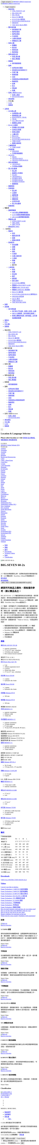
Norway (3, 511)
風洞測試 (15, 52)
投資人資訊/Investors (15, 92)
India (2, 480)
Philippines (4, 513)
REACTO (15, 136)
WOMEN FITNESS (18, 181)
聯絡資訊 (15, 81)
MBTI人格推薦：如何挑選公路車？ (24, 313)
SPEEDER (15, 151)
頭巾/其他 (15, 281)
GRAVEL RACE (17, 158)
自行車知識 (12, 309)
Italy (2, 486)
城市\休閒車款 (13, 162)
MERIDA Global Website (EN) (10, 445)
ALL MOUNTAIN (18, 121)
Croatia (3, 464)
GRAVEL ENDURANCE (20, 160)
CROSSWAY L (17, 176)
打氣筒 (14, 253)
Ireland (3, 482)
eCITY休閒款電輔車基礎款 (21, 215)
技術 (6, 555)
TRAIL (14, 119)
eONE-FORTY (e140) (19, 221)
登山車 (14, 171)
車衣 (13, 269)
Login (10, 103)
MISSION (15, 23)
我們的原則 (16, 34)
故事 (13, 83)
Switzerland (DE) (6, 531)
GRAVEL (11, 155)
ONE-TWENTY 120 (18, 11)
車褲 (13, 272)
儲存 (22, 1143)
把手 (13, 233)
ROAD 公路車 (13, 125)
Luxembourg (5, 494)
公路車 (14, 193)
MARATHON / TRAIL (19, 117)
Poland (3, 514)
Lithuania (3, 492)
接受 (3, 1138)
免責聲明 (8, 1114)
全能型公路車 (16, 129)
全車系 (7, 109)
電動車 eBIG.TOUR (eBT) (20, 287)
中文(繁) (7, 422)
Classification (9, 557)
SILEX (14, 157)
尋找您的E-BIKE (13, 226)
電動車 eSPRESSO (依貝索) (21, 290)
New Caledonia (5, 506)
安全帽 (14, 274)
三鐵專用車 (12, 145)
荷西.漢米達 (16, 56)
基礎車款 (15, 184)
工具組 (14, 258)
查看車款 (11, 206)
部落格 (7, 306)
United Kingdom (6, 540)
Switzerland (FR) (6, 533)
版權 (13, 90)
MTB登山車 (12, 111)
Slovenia (3, 524)
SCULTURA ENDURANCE (21, 21)
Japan (2, 487)
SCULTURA (16, 137)
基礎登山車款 (16, 123)
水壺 (13, 262)
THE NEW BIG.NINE (19, 302)
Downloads (8, 551)
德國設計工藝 (16, 41)
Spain (2, 528)
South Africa (4, 526)
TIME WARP (16, 141)
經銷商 (10, 61)
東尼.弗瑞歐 (16, 59)
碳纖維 (14, 45)
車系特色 (11, 9)
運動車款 (15, 199)
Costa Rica (4, 462)
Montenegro (4, 499)
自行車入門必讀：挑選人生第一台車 (24, 311)
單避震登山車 (16, 115)
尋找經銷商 (4, 580)
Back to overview (6, 925)
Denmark (3, 467)
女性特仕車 (16, 201)
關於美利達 (12, 27)
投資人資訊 (16, 95)
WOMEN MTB (17, 178)
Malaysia (3, 496)
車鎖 (13, 260)
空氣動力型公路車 (18, 127)
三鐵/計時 (15, 134)
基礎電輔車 (12, 210)
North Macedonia (6, 509)
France (3, 474)
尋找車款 (11, 99)
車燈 (13, 249)
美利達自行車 (16, 29)
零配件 (10, 231)
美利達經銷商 (16, 63)
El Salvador (4, 469)
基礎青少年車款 (17, 173)
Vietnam (3, 541)
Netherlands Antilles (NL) (8, 504)
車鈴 (13, 251)
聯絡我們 (8, 1112)
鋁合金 (14, 47)
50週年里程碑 (16, 38)
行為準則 (15, 36)
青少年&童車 (12, 168)
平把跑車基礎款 (17, 153)
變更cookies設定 (10, 1138)
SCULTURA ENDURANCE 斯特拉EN (24, 294)
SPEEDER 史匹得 (18, 296)
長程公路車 (16, 132)
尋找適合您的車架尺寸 (19, 70)
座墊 (13, 238)
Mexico (3, 497)
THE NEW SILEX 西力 (19, 25)
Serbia (3, 519)
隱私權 (14, 88)
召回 (13, 77)
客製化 (7, 320)
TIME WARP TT (17, 300)
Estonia (3, 470)
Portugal (3, 516)
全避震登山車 (16, 113)
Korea (2, 489)
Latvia (3, 491)
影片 (13, 86)
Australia (3, 452)
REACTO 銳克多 (17, 17)
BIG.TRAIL (16, 15)
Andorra (3, 448)
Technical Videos (10, 553)
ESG (6, 322)
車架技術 (15, 50)
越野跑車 (15, 195)
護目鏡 (14, 278)
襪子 (13, 276)
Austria (3, 453)
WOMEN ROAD (17, 180)
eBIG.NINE (16, 223)
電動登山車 (12, 219)
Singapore (4, 521)
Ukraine (3, 538)
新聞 (6, 304)
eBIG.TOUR (16, 224)
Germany (3, 475)
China (2, 459)
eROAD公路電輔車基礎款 (20, 217)
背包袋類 (15, 244)
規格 (6, 547)
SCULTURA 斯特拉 (18, 19)
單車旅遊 (15, 74)
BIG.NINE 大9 (16, 13)
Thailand (3, 536)
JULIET (14, 175)
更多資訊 (4, 578)
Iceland (3, 479)
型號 (6, 545)
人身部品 (11, 267)
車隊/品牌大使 (13, 54)
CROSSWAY (16, 164)
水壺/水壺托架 (17, 256)
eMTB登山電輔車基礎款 (20, 212)
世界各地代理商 (17, 68)
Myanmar (4, 501)
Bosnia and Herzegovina (8, 457)
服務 (9, 65)
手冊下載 (15, 72)
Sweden (3, 530)
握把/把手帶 (16, 235)
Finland (3, 472)
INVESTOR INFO (18, 96)
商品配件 (11, 242)
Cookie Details (21, 1138)
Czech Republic (5, 465)
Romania (3, 518)
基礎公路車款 (16, 143)
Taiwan (3, 535)
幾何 (6, 550)
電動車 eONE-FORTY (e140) (21, 285)
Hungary (3, 477)
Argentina (4, 450)
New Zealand (5, 508)
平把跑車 (11, 149)
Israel (2, 484)
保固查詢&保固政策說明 (20, 79)
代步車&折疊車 (17, 166)
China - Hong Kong (7, 460)
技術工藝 (11, 43)
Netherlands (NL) (6, 502)
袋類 (13, 247)
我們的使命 (16, 32)
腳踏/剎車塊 (16, 240)
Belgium (3, 455)
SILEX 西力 (16, 299)
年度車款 (11, 188)
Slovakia (3, 523)
